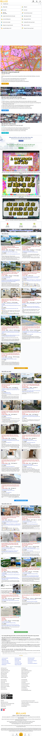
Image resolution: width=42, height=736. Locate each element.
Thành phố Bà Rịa (30, 548)
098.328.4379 (28, 723)
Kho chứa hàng (36, 390)
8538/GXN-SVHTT (23, 719)
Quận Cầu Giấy (31, 440)
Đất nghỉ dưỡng (14, 279)
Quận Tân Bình (14, 305)
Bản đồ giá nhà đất (4, 673)
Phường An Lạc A (9, 389)
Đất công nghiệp (8, 551)
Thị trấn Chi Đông (32, 416)
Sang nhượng (15, 578)
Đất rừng (10, 281)
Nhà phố (7, 308)
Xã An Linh (29, 332)
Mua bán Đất (3, 682)
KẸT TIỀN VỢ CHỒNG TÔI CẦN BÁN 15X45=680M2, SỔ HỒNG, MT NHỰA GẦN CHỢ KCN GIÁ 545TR (10, 247)
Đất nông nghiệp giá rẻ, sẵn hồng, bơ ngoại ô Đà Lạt (31, 596)
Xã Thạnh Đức (4, 547)
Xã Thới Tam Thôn (5, 600)
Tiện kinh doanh (29, 307)
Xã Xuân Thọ (11, 574)
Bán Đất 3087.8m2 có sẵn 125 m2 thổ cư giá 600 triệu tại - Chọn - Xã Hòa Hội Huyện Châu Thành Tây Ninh (31, 517)
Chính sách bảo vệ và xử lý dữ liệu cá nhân (7, 703)
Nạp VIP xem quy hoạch (4, 672)
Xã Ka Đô (3, 621)
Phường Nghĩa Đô (26, 439)
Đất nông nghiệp (9, 279)
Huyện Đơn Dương (31, 573)
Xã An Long (29, 331)
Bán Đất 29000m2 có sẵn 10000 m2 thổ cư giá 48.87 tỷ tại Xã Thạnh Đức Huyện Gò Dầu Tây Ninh (9, 544)
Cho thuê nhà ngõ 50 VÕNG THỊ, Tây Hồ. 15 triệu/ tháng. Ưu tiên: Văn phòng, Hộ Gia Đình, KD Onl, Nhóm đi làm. (10, 436)
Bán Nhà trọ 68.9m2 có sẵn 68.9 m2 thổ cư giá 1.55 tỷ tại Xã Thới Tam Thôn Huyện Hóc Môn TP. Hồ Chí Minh (10, 596)
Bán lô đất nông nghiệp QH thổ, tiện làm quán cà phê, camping (10, 569)
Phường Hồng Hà (5, 489)
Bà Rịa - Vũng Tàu (36, 548)
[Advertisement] (21, 37)
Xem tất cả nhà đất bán (21, 368)
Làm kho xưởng (5, 625)
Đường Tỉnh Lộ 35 (26, 415)
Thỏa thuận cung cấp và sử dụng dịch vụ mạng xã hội (29, 702)
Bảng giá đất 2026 (4, 674)
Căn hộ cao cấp (8, 393)
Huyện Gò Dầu (9, 548)
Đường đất (13, 577)
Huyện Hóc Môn (11, 600)
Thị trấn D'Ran (25, 573)
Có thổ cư (25, 307)
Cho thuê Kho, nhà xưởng (25, 686)
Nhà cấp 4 (14, 308)
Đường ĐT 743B (25, 303)
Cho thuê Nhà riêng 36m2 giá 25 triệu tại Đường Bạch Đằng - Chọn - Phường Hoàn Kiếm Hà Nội (10, 412)
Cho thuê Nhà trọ (24, 687)
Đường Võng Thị (4, 439)
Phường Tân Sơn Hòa (11, 303)
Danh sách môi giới (24, 674)
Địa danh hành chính (24, 676)
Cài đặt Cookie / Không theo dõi (6, 704)
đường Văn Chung (5, 303)
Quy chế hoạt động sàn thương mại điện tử (28, 700)
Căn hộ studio (34, 280)
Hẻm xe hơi (28, 575)
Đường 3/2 (24, 276)
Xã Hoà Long (25, 548)
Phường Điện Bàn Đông (27, 388)
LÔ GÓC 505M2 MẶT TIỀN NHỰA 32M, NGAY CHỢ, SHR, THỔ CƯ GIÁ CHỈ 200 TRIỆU (31, 300)
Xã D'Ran (24, 572)
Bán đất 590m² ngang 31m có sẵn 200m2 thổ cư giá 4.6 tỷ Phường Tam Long (31, 544)
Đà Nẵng (32, 388)
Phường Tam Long (26, 547)
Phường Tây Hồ (10, 439)
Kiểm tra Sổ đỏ (23, 677)
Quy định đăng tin (24, 706)
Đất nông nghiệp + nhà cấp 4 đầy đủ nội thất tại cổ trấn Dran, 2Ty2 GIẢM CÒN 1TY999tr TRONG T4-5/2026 (31, 569)
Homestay (33, 576)
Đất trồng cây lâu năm (5, 281)
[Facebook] (1, 709)
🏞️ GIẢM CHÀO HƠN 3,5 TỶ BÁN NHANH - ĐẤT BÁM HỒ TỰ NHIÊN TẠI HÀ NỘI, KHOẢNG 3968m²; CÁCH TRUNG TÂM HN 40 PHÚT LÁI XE (10, 273)
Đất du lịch (18, 280)
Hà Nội (9, 276)
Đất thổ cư (4, 280)
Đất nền (8, 280)
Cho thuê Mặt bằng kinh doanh (26, 690)
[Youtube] (4, 709)
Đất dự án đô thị (14, 551)
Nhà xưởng (31, 390)
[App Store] (9, 695)
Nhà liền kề (11, 308)
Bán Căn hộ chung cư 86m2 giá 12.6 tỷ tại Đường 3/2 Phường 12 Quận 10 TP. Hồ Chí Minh (31, 273)
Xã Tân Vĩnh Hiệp (31, 303)
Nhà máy (28, 390)
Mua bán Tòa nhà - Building (5, 686)
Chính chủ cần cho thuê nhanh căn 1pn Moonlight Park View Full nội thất (10, 385)
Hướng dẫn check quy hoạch (5, 670)
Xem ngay (21, 140)
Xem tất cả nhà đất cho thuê (21, 500)
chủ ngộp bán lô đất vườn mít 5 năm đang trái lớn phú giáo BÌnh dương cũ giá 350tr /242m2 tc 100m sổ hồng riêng (10, 327)
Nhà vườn (26, 576)
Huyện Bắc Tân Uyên (14, 332)
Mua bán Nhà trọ (3, 687)
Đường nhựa (29, 306)
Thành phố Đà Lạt (16, 574)
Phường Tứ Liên (4, 490)
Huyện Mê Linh (37, 416)
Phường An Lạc (8, 388)
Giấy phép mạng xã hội (25, 703)
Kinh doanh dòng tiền (34, 306)
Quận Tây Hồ (14, 440)
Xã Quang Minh (31, 415)
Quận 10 (31, 277)
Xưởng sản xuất (30, 391)
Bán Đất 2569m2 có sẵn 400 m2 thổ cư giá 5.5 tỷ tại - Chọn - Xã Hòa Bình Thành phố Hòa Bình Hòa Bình (10, 354)
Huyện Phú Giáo (34, 332)
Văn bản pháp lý (3, 706)
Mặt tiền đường (17, 625)
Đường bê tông (8, 577)
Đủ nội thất (30, 576)
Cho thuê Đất (23, 682)
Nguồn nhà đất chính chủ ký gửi (26, 670)
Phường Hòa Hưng (30, 276)
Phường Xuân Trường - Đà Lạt (14, 572)
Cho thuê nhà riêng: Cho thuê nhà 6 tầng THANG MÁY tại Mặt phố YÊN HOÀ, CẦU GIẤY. (10, 460)
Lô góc (7, 579)
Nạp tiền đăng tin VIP (24, 673)
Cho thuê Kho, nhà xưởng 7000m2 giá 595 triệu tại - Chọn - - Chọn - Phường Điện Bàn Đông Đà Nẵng (30, 385)
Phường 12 (28, 277)
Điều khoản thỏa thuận (4, 702)
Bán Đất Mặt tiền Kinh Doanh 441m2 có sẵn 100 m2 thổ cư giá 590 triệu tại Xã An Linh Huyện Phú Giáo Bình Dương (31, 327)
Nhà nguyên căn (8, 417)
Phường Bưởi (10, 440)
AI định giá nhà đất (4, 676)
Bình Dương (24, 304)
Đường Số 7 (4, 388)
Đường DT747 (4, 331)
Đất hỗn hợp (8, 550)
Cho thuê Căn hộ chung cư (25, 683)
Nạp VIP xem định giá (4, 677)
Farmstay (13, 281)
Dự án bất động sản (24, 669)
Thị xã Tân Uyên (36, 303)
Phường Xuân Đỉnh (26, 464)
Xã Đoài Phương (5, 276)
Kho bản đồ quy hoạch (4, 669)
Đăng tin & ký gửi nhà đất (25, 672)
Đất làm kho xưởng (13, 280)
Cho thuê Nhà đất (24, 679)
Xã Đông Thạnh (4, 599)
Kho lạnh (26, 391)
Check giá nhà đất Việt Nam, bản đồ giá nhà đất (21, 230)
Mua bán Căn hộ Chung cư (5, 683)
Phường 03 (10, 305)
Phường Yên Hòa (5, 464)
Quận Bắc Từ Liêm (32, 465)
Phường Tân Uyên (10, 331)
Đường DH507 (25, 331)
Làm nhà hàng (35, 307)
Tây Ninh (8, 547)
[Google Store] (9, 698)
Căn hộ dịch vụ (29, 280)
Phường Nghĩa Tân (26, 440)
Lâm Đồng (3, 573)
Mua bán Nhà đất (3, 679)
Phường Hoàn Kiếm (5, 415)
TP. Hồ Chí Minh (35, 276)
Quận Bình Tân (14, 389)
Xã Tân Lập (9, 332)
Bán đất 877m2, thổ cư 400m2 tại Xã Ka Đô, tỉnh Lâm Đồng (10, 618)
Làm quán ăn (11, 578)
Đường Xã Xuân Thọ (5, 572)
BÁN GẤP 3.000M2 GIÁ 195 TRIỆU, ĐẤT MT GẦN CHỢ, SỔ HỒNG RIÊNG (31, 247)
